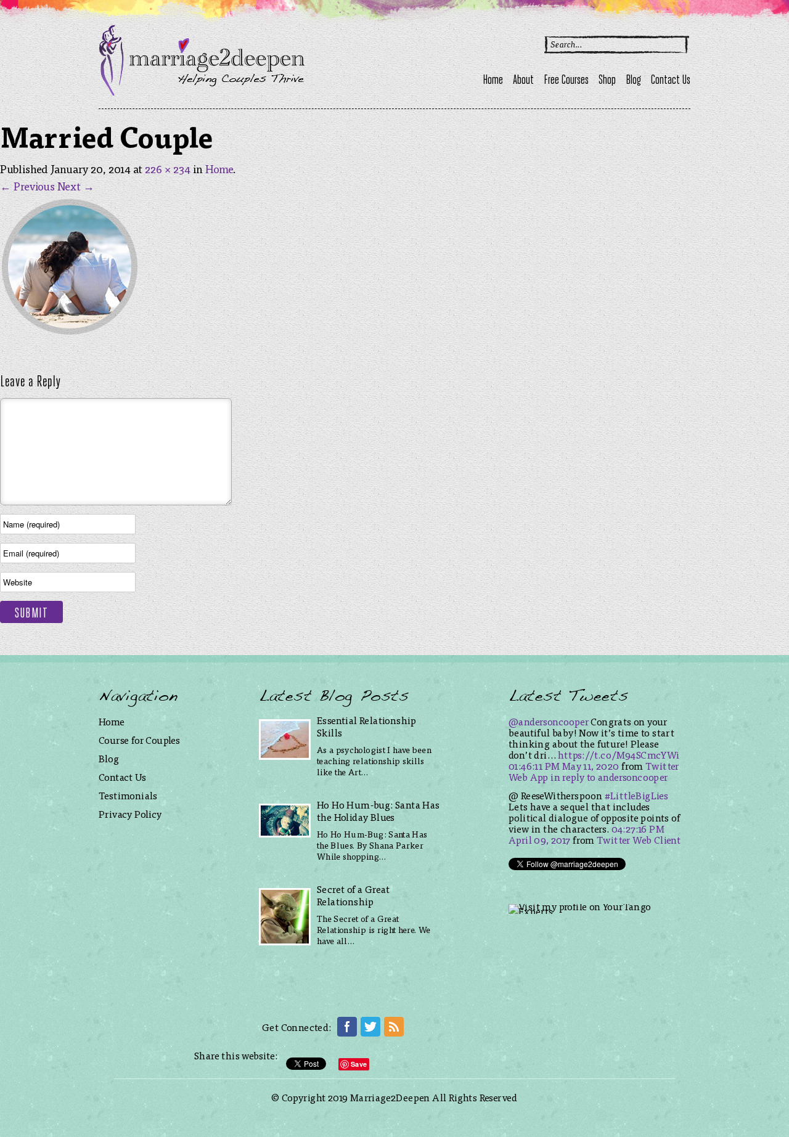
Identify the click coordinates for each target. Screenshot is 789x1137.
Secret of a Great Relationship (353, 895)
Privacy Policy (130, 813)
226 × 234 (167, 168)
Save (359, 1064)
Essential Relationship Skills (367, 726)
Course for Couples (139, 739)
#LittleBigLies (637, 795)
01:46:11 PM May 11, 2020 (564, 765)
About (523, 80)
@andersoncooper (549, 721)
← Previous (27, 186)
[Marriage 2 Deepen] (202, 91)
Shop (607, 80)
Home (493, 80)
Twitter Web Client (639, 839)
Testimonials (128, 795)
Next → (75, 186)
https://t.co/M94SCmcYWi (618, 754)
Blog (633, 80)
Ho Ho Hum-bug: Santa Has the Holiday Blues (378, 810)
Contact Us (670, 80)
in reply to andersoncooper (609, 776)
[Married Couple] (69, 334)
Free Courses (566, 80)
